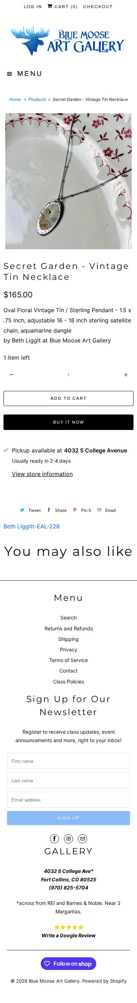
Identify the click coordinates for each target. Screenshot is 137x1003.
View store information (42, 473)
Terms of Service (68, 660)
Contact (68, 671)
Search (68, 618)
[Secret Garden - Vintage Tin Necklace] (68, 181)
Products (37, 99)
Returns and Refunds (69, 628)
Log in (33, 6)
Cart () (65, 6)
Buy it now (68, 422)
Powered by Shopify (104, 981)
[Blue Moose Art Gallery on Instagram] (68, 838)
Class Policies (68, 681)
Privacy (68, 649)
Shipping (68, 639)
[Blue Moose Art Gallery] (68, 41)
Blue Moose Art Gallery (54, 981)
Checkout (98, 6)
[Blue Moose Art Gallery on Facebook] (54, 838)
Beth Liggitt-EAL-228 (32, 526)
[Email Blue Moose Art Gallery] (82, 838)
